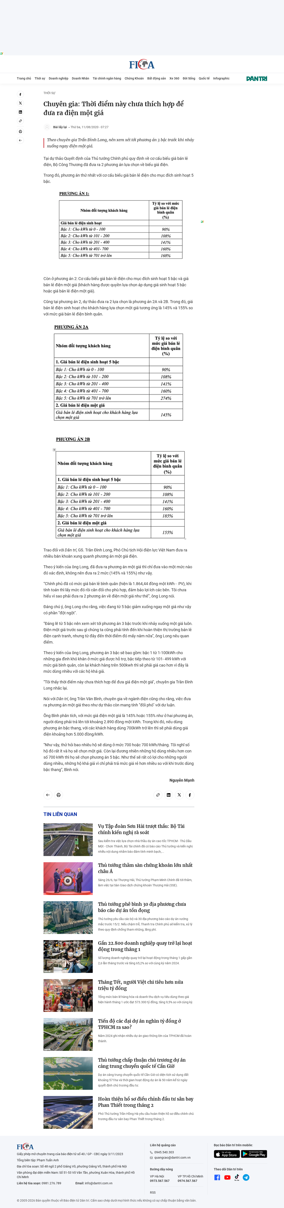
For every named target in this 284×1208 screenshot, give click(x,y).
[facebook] (20, 94)
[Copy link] (20, 120)
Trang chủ (24, 78)
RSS (153, 1192)
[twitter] (20, 103)
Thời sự (40, 78)
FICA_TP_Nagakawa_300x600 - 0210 (234, 93)
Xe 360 (174, 78)
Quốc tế (204, 78)
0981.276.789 (51, 1183)
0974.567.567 (187, 1181)
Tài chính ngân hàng (107, 78)
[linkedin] (20, 112)
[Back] (20, 140)
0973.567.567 (160, 1181)
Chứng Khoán (134, 78)
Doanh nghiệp (58, 78)
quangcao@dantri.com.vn (172, 1157)
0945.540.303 (164, 1152)
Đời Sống (189, 78)
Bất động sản (156, 78)
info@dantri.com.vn (98, 1183)
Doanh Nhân (80, 78)
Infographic (221, 78)
